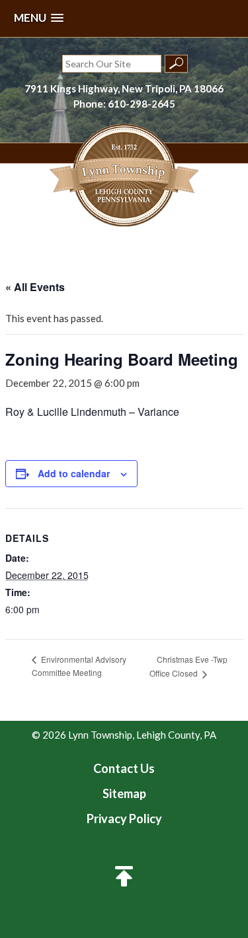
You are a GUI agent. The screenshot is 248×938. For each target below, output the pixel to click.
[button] (39, 18)
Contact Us (124, 768)
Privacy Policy (124, 818)
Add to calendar (74, 473)
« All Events (35, 286)
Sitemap (124, 793)
